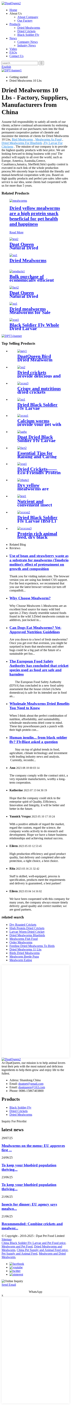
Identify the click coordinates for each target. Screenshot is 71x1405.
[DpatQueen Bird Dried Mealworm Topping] (22, 351)
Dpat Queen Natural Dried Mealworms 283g (26, 296)
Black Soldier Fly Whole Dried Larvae (34, 326)
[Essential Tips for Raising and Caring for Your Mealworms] (22, 448)
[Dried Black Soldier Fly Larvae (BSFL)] (23, 512)
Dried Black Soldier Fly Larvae (37, 406)
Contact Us (16, 56)
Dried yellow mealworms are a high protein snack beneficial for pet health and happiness (34, 216)
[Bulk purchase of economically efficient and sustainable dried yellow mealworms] (17, 271)
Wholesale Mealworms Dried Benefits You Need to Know (39, 706)
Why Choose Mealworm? (30, 598)
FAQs (13, 52)
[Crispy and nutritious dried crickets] (22, 383)
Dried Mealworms (28, 27)
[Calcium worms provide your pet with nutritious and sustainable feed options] (22, 415)
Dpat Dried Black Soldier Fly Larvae (36, 438)
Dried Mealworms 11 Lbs (25, 949)
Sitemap (7, 1239)
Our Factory (25, 20)
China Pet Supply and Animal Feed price (42, 1250)
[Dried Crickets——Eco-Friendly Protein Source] (22, 464)
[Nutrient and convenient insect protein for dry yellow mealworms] (21, 496)
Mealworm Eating (20, 960)
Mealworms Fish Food (23, 938)
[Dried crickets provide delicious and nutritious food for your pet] (21, 367)
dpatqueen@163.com (31, 1087)
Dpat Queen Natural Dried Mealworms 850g (26, 248)
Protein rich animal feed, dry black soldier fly (37, 537)
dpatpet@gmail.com (30, 1083)
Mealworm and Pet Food (17, 1246)
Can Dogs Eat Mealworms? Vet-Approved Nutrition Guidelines (35, 630)
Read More (16, 232)
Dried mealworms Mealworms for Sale (29, 310)
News (13, 38)
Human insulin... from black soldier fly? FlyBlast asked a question (38, 739)
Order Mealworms (20, 942)
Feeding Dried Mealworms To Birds (32, 946)
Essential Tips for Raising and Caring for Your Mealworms (38, 457)
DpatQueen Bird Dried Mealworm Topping (34, 360)
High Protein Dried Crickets (26, 928)
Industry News (26, 45)
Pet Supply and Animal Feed (19, 1253)
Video (13, 49)
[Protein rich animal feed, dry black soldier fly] (24, 528)
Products (14, 24)
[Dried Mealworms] (13, 255)
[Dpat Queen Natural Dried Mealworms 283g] (14, 287)
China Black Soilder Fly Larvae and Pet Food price (33, 1243)
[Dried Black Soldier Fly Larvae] (21, 399)
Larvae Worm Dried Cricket (26, 931)
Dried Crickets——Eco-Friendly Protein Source (39, 472)
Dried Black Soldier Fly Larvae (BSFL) (37, 519)
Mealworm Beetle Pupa (24, 956)
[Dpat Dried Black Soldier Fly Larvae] (22, 431)
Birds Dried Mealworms (24, 953)
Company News (27, 42)
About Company (27, 17)
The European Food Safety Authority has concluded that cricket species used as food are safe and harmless (38, 667)
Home (13, 10)
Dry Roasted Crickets (22, 924)
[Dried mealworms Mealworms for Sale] (13, 303)
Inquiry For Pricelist (14, 1121)
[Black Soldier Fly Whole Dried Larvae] (14, 319)
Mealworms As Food (48, 139)
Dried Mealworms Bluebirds (27, 935)
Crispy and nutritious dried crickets (39, 390)
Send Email (9, 1284)
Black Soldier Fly (28, 34)
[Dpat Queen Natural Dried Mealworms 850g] (13, 239)
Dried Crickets (26, 31)
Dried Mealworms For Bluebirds (22, 143)
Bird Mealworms (22, 139)
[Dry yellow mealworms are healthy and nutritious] (23, 480)
